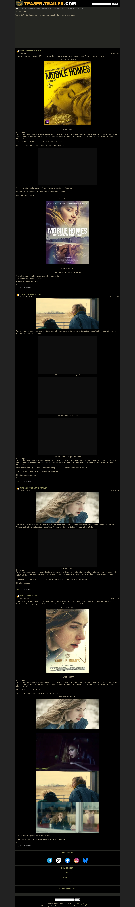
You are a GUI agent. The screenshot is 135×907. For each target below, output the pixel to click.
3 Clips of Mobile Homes (31, 294)
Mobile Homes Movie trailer (33, 488)
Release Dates (34, 8)
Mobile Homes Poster (30, 50)
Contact (81, 8)
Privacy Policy (82, 904)
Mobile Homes (25, 288)
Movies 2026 (59, 8)
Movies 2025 (47, 8)
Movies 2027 (71, 8)
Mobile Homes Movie (29, 596)
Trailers (23, 8)
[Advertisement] (67, 32)
